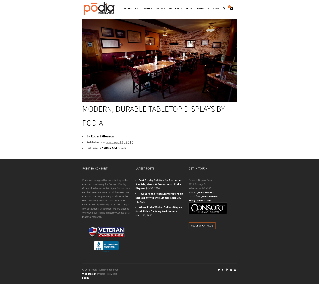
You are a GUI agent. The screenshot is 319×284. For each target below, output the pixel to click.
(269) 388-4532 (205, 192)
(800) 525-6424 (209, 196)
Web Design (89, 273)
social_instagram (235, 270)
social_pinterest (227, 270)
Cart (216, 8)
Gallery (174, 8)
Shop (159, 8)
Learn (146, 8)
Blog (189, 8)
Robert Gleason (102, 136)
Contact (201, 8)
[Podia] (98, 8)
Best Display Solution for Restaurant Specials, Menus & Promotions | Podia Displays (159, 184)
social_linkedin (231, 270)
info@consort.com (200, 200)
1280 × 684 (109, 148)
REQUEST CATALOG (202, 225)
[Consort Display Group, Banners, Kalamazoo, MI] (106, 246)
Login (85, 277)
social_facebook (223, 270)
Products (129, 8)
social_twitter (219, 270)
